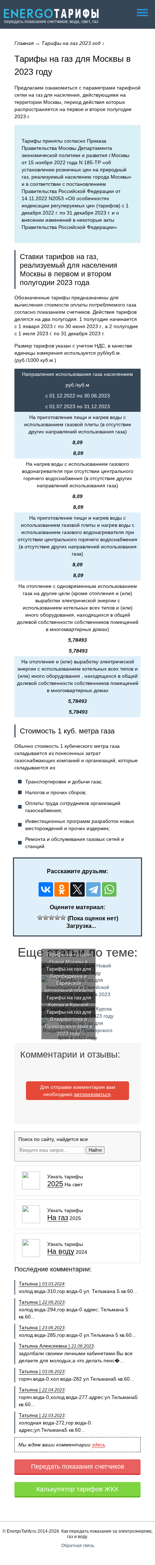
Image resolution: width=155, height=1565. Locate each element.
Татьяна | (42, 1283)
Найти (95, 1150)
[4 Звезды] (57, 917)
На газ (57, 1217)
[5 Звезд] (63, 917)
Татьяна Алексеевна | (56, 1346)
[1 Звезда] (40, 917)
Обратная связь (77, 1545)
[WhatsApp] (109, 889)
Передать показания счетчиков (77, 1466)
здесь (98, 1444)
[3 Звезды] (51, 917)
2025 (55, 1184)
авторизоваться (92, 1094)
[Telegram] (93, 889)
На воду (60, 1251)
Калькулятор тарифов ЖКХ (77, 1489)
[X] (77, 889)
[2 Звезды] (46, 917)
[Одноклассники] (61, 889)
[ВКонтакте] (46, 889)
